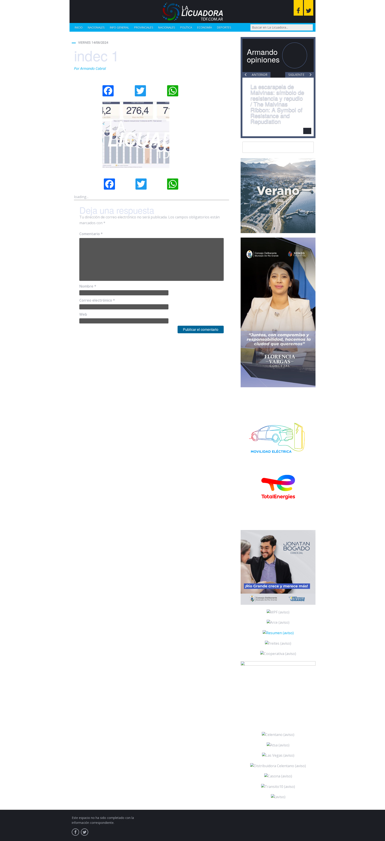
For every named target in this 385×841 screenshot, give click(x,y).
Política (186, 27)
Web (83, 314)
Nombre (87, 286)
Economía (204, 27)
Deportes (224, 27)
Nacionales (96, 27)
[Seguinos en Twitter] (308, 8)
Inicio (79, 27)
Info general (119, 27)
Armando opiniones (263, 55)
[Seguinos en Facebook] (298, 8)
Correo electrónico (97, 300)
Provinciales (143, 27)
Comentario (91, 233)
